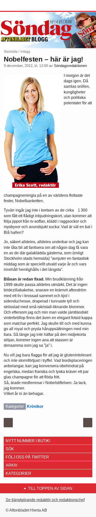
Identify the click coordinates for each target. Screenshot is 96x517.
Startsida (10, 51)
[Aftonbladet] (22, 5)
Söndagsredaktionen (70, 66)
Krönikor (35, 406)
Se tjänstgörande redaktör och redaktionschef (45, 500)
